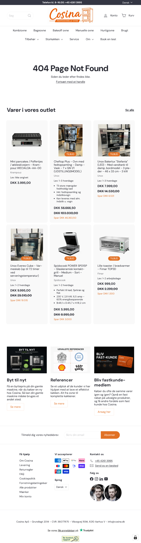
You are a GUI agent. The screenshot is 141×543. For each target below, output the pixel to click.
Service (74, 39)
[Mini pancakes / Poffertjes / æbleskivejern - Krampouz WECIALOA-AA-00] (27, 154)
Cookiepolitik (27, 478)
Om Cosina (26, 460)
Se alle (129, 110)
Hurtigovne (107, 30)
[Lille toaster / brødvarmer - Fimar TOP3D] (114, 261)
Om (88, 39)
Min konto (25, 496)
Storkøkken (53, 39)
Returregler (26, 469)
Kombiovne (20, 30)
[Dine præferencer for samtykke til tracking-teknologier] (135, 537)
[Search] (29, 15)
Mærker (24, 492)
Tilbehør (30, 39)
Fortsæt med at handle (70, 82)
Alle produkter (28, 487)
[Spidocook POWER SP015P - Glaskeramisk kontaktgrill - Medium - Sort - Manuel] (70, 274)
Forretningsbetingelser (33, 483)
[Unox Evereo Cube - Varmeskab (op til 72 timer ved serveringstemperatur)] (27, 264)
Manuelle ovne (85, 30)
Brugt (124, 30)
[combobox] (20, 15)
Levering (24, 465)
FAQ (21, 474)
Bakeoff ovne (61, 30)
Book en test (108, 39)
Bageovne (40, 30)
